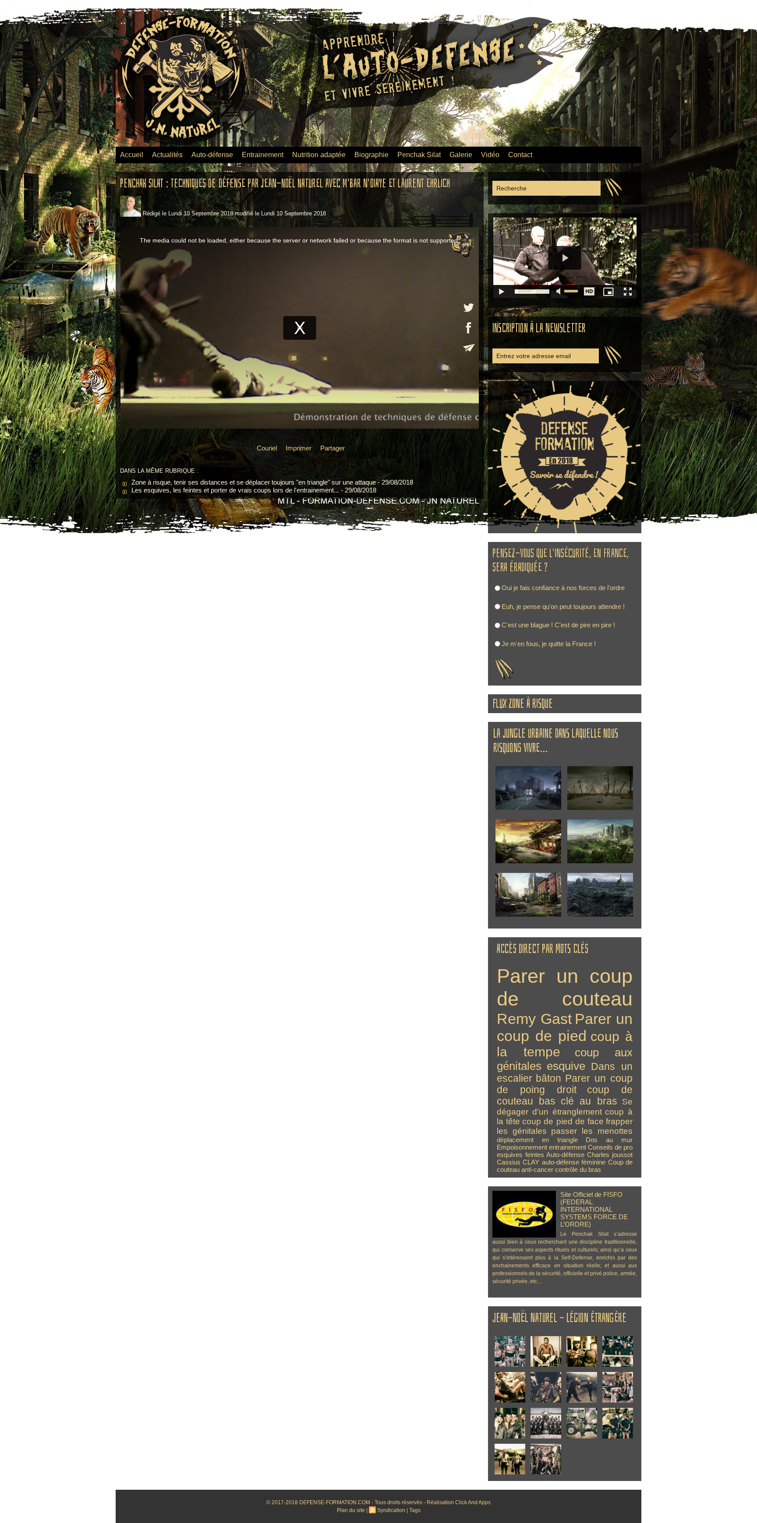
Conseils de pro (610, 1147)
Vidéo (490, 154)
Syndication (391, 1510)
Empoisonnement (522, 1147)
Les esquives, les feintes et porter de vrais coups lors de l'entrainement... (234, 490)
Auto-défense (212, 154)
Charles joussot (610, 1154)
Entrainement (262, 154)
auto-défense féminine (573, 1162)
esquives (510, 1154)
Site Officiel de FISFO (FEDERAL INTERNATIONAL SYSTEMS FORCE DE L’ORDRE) (594, 1209)
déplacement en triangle (537, 1139)
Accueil (131, 154)
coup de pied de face (563, 1121)
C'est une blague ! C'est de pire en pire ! (558, 625)
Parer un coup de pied (565, 1027)
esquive (566, 1066)
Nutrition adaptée (319, 154)
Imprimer (297, 448)
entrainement (567, 1147)
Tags (415, 1510)
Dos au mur (609, 1139)
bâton (548, 1078)
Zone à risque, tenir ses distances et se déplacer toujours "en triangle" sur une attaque (253, 482)
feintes (534, 1154)
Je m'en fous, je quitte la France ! (549, 643)
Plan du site (351, 1510)
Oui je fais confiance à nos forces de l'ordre (563, 587)
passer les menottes (592, 1131)
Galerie (460, 154)
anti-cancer (537, 1169)
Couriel (266, 448)
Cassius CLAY (518, 1162)
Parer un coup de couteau (565, 987)
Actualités (167, 154)
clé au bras (589, 1101)
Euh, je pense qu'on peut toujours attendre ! (563, 606)
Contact (520, 154)
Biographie (371, 154)
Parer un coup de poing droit (565, 1084)
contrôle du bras (578, 1169)
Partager (331, 448)
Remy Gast (534, 1018)
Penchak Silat (419, 154)
